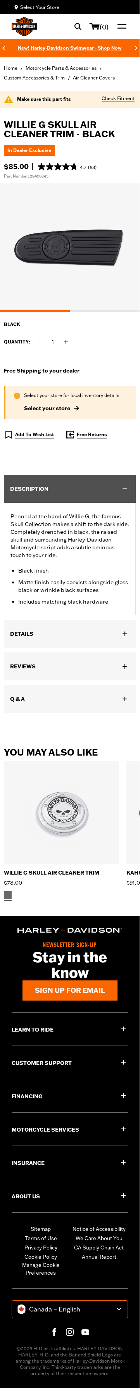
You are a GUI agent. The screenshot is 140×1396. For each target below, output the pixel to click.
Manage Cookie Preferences (41, 1269)
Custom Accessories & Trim (34, 78)
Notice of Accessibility (99, 1229)
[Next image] (124, 247)
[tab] (35, 311)
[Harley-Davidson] (70, 930)
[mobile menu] (120, 26)
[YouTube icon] (85, 1332)
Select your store (47, 408)
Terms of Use (41, 1238)
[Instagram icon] (69, 1332)
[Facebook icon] (54, 1332)
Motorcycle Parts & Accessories (61, 68)
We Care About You (99, 1238)
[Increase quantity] (66, 342)
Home (10, 68)
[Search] (78, 26)
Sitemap (41, 1229)
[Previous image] (15, 247)
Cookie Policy (40, 1257)
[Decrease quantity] (39, 342)
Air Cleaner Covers (94, 78)
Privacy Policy (40, 1247)
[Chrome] (8, 895)
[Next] (136, 48)
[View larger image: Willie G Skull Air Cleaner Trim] (70, 246)
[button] (67, 166)
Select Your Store (39, 7)
